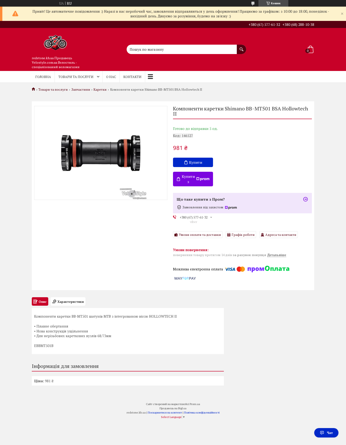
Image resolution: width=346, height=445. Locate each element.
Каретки (100, 89)
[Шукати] (241, 47)
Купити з (188, 179)
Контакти (132, 76)
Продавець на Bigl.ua (173, 408)
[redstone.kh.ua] (55, 41)
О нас (111, 76)
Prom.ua (195, 404)
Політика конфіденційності (202, 412)
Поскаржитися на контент (165, 412)
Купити (195, 162)
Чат (330, 432)
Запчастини (80, 89)
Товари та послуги (75, 76)
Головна (43, 76)
